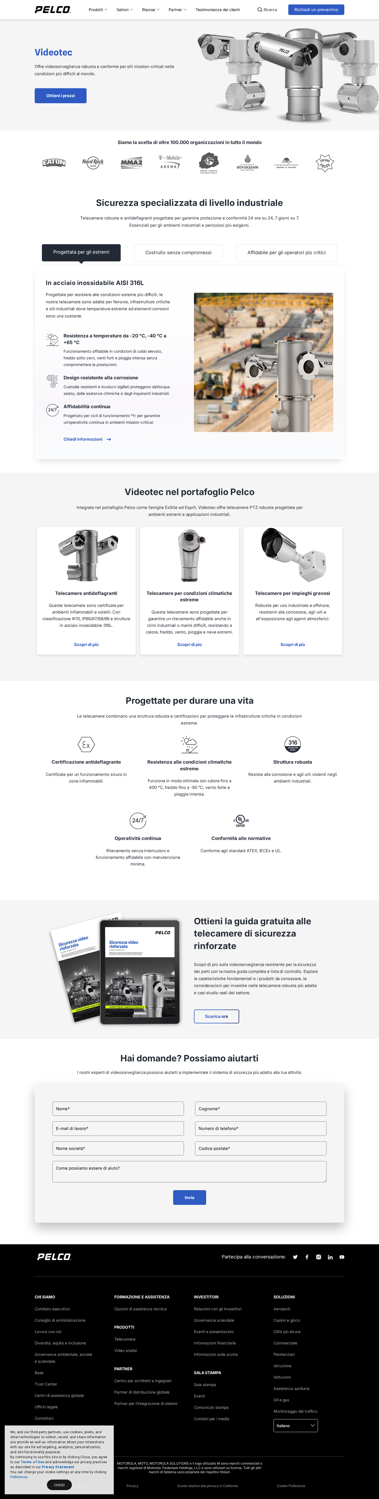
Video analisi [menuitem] (125, 1350)
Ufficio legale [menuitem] (46, 1406)
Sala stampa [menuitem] (205, 1384)
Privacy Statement (58, 1467)
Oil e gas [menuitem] (281, 1399)
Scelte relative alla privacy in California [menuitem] (207, 1486)
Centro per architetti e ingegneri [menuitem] (142, 1380)
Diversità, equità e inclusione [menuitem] (60, 1343)
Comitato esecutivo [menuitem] (52, 1308)
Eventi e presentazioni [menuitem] (214, 1331)
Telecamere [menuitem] (124, 1339)
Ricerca (270, 9)
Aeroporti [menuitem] (282, 1308)
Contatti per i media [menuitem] (211, 1418)
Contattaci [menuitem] (44, 1418)
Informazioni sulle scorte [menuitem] (216, 1354)
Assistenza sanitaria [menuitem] (292, 1388)
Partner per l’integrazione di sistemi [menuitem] (145, 1403)
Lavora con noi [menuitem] (48, 1331)
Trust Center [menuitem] (46, 1384)
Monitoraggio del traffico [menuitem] (295, 1411)
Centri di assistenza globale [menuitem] (59, 1395)
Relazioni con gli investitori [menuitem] (217, 1308)
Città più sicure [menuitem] (287, 1331)
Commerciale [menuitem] (285, 1343)
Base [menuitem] (39, 1372)
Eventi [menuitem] (199, 1396)
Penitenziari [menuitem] (284, 1354)
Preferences (19, 1477)
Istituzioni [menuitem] (282, 1377)
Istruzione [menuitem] (282, 1365)
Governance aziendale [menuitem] (214, 1320)
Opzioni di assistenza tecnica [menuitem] (140, 1308)
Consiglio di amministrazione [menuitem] (60, 1320)
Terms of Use (32, 1462)
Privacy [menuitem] (132, 1486)
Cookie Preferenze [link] (291, 1486)
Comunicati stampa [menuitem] (211, 1407)
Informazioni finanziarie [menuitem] (215, 1343)
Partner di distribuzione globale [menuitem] (142, 1392)
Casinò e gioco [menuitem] (287, 1320)
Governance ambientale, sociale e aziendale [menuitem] (63, 1358)
